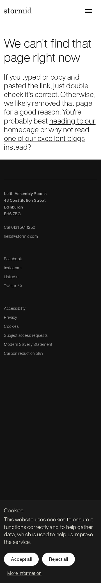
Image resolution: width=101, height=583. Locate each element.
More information (24, 573)
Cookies (11, 326)
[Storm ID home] (18, 10)
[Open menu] (88, 11)
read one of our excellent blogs (46, 133)
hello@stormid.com (21, 236)
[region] (50, 541)
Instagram (13, 268)
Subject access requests (26, 335)
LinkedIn (11, 277)
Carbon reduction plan (23, 353)
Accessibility (15, 308)
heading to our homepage (49, 125)
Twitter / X (13, 286)
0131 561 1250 (23, 227)
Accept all (21, 559)
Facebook (13, 259)
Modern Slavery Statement (28, 344)
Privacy (10, 317)
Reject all (58, 559)
